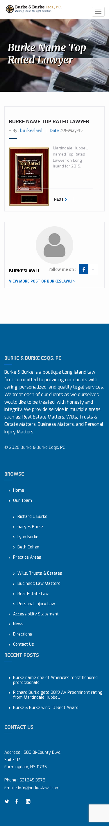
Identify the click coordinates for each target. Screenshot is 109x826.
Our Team (22, 500)
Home (18, 490)
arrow (92, 269)
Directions (22, 634)
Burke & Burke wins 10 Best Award (45, 707)
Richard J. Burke (32, 516)
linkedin (29, 801)
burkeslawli (32, 130)
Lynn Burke (27, 537)
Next (59, 199)
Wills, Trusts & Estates (39, 573)
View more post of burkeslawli (40, 281)
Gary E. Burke (30, 527)
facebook (83, 269)
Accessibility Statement (36, 614)
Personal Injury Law (36, 604)
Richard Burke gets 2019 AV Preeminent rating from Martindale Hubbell (57, 695)
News (18, 624)
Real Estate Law (33, 594)
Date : (66, 130)
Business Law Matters (38, 583)
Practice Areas (27, 557)
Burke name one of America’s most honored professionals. (55, 680)
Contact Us (23, 644)
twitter (7, 801)
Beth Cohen (28, 547)
